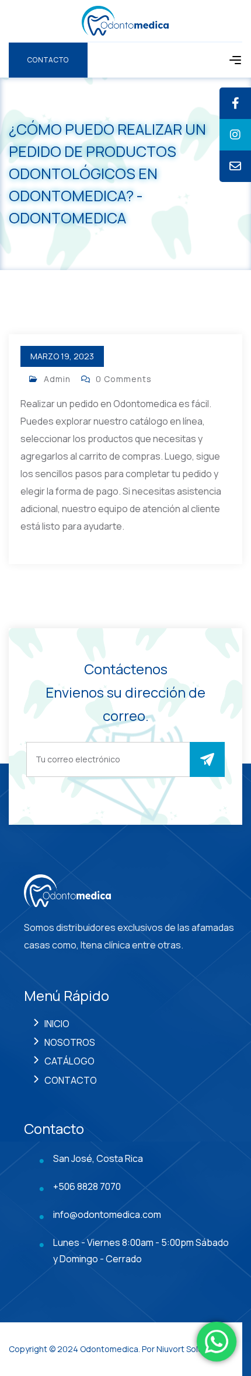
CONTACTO (70, 1080)
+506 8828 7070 (87, 1186)
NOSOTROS (69, 1042)
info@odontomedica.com (107, 1214)
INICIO (56, 1023)
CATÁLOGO (69, 1061)
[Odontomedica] (125, 19)
